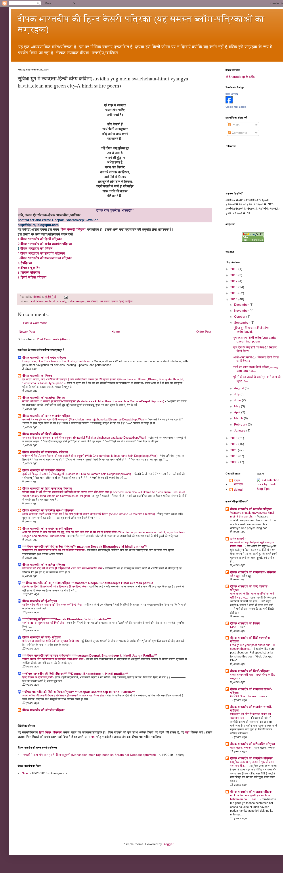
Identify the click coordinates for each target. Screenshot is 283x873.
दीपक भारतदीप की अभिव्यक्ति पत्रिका (252, 744)
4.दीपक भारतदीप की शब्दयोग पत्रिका (41, 253)
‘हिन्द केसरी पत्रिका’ (73, 229)
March (239, 418)
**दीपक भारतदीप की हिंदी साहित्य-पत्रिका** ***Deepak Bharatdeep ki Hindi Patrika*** (78, 692)
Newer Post (27, 331)
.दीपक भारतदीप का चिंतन (35, 248)
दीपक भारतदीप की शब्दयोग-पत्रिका (43, 470)
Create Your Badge (236, 106)
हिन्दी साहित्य (125, 301)
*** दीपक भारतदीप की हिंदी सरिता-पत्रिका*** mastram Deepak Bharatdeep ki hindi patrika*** (84, 546)
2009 (234, 462)
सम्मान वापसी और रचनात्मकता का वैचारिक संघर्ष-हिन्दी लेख (53, 659)
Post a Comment (35, 323)
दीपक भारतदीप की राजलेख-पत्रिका (43, 397)
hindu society (57, 301)
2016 (234, 287)
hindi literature (39, 301)
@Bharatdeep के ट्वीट (240, 76)
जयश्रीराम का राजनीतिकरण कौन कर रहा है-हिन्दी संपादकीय (53, 550)
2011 (234, 450)
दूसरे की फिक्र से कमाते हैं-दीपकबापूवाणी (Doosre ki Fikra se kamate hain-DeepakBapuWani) (77, 474)
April (237, 412)
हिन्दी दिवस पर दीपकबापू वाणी (38, 677)
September (242, 322)
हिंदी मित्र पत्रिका (50, 732)
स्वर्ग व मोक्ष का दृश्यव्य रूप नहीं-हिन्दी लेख (43, 622)
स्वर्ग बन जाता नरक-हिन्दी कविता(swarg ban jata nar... (255, 369)
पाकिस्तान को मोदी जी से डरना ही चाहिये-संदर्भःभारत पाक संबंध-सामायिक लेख (62, 568)
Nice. (25, 773)
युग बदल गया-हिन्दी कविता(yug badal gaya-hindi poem (254, 339)
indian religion (76, 301)
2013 (234, 438)
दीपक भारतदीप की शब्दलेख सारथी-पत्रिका (48, 510)
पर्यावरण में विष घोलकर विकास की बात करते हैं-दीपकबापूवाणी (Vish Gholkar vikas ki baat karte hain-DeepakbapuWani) (90, 455)
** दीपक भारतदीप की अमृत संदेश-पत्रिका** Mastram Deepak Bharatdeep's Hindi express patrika (87, 583)
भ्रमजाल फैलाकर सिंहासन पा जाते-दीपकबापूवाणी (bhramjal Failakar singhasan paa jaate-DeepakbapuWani (84, 437)
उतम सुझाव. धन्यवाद (241, 747)
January (240, 430)
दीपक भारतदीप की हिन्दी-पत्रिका (42, 434)
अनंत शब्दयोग (238, 539)
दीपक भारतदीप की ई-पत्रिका (39, 601)
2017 (234, 281)
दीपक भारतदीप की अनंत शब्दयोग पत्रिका (46, 416)
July (237, 394)
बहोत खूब (235, 575)
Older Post (203, 331)
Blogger (168, 844)
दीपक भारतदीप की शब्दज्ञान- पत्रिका (45, 452)
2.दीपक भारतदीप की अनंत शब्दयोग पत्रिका (45, 244)
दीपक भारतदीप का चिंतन (37, 375)
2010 (234, 456)
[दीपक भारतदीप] (229, 102)
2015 (234, 293)
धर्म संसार (104, 301)
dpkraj (238, 489)
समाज (114, 301)
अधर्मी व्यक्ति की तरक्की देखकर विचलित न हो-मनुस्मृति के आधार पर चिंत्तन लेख (63, 695)
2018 (234, 275)
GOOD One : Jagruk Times (248, 696)
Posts (235, 125)
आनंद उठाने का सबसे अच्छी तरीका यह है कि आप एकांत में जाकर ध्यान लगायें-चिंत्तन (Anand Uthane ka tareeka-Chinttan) (89, 514)
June (238, 400)
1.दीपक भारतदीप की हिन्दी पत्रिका (40, 239)
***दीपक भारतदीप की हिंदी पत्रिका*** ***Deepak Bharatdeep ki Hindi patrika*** (75, 673)
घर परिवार (92, 301)
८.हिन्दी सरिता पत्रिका (32, 277)
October (240, 316)
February (241, 424)
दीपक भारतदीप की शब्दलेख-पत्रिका (43, 564)
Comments (239, 132)
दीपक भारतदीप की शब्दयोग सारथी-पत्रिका (47, 528)
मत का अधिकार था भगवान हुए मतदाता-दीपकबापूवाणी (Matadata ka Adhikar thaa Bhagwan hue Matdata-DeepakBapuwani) (93, 401)
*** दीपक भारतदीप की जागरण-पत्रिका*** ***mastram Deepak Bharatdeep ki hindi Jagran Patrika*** (89, 655)
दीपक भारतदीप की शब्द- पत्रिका (41, 637)
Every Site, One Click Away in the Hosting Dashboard (57, 361)
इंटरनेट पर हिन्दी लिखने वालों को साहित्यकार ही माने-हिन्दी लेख (54, 586)
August (239, 388)
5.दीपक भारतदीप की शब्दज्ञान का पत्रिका (45, 258)
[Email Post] (65, 296)
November (242, 310)
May (237, 406)
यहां (187, 732)
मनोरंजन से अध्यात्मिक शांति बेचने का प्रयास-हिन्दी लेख (51, 641)
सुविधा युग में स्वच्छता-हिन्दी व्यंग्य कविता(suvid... (251, 329)
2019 (234, 269)
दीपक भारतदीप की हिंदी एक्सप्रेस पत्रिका (47, 488)
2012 (234, 444)
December (242, 304)
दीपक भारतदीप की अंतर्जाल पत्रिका (43, 710)
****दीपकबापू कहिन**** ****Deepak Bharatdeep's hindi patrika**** (66, 619)
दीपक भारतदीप (232, 94)
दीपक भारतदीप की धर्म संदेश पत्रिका (44, 357)
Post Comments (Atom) (53, 339)
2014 (234, 299)
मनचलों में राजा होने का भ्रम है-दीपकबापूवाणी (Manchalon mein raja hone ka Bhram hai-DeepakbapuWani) (84, 419)
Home (115, 331)
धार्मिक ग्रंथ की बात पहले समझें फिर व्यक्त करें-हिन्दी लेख (52, 604)
